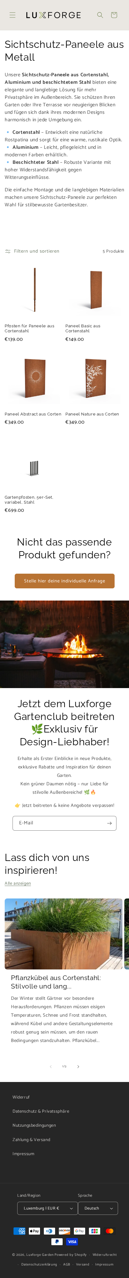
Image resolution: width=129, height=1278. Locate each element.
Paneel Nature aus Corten (92, 414)
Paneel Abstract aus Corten (33, 414)
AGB (66, 1264)
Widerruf (21, 1097)
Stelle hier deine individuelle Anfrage (64, 581)
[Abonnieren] (109, 823)
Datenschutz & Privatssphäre (41, 1111)
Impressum (23, 1154)
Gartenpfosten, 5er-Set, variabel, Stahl (29, 500)
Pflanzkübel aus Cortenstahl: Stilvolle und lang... (56, 982)
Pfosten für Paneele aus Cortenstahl (29, 328)
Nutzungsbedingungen (34, 1125)
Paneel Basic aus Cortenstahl (83, 328)
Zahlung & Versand (31, 1140)
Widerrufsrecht (105, 1255)
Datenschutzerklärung (39, 1264)
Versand (83, 1264)
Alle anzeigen (18, 883)
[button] (12, 15)
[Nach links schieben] (51, 1067)
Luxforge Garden (40, 1255)
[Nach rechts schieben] (78, 1067)
